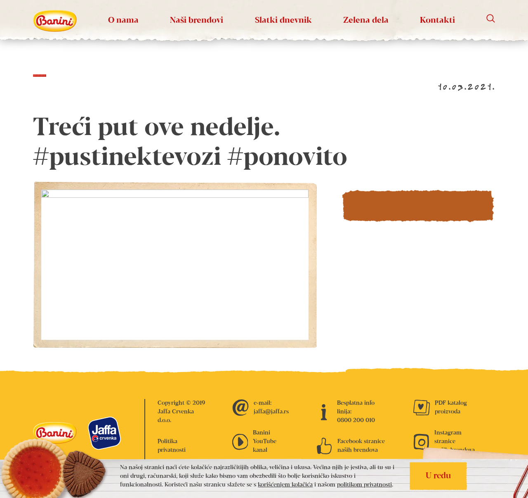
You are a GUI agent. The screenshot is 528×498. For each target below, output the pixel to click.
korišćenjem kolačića (285, 484)
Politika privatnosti (172, 445)
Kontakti (437, 20)
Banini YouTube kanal (264, 441)
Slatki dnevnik (283, 20)
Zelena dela (366, 20)
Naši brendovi (196, 20)
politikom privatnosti (364, 484)
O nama (123, 20)
